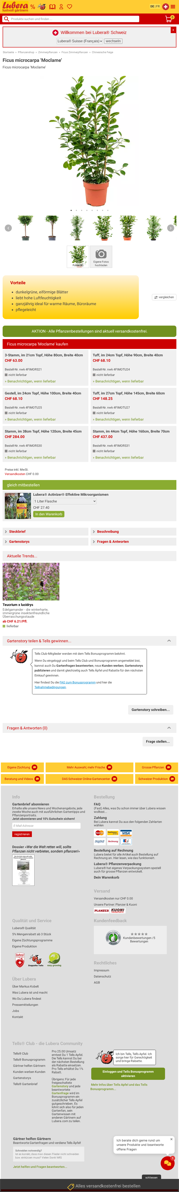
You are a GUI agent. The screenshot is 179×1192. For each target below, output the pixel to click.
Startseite (8, 52)
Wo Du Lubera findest (26, 998)
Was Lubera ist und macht (30, 992)
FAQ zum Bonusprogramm (78, 682)
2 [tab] (76, 210)
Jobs (15, 1011)
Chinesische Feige (102, 52)
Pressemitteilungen (25, 1004)
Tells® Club (20, 1053)
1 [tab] (71, 210)
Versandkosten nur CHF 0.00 (113, 898)
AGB (97, 982)
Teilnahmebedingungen (50, 687)
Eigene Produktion (24, 946)
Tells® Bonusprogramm (29, 1059)
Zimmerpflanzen (48, 52)
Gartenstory (60, 1086)
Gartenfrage (60, 1093)
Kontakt (17, 1017)
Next (170, 228)
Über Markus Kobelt (25, 986)
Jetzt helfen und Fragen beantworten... (40, 1166)
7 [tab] (102, 210)
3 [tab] (81, 210)
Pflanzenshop (26, 52)
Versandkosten (15, 474)
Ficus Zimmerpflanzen (75, 52)
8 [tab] (108, 210)
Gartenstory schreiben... (151, 710)
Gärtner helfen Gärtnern (29, 1065)
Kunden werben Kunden (29, 1072)
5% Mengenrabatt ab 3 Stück (31, 934)
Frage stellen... (158, 741)
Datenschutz (102, 976)
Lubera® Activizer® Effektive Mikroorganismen (70, 494)
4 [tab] (87, 210)
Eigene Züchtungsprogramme (32, 940)
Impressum (101, 970)
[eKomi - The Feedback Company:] (113, 937)
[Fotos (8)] (78, 256)
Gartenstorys (22, 1078)
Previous (8, 228)
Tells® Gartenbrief (25, 1084)
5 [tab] (92, 210)
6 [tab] (97, 210)
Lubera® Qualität (24, 928)
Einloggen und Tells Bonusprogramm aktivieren (128, 1074)
